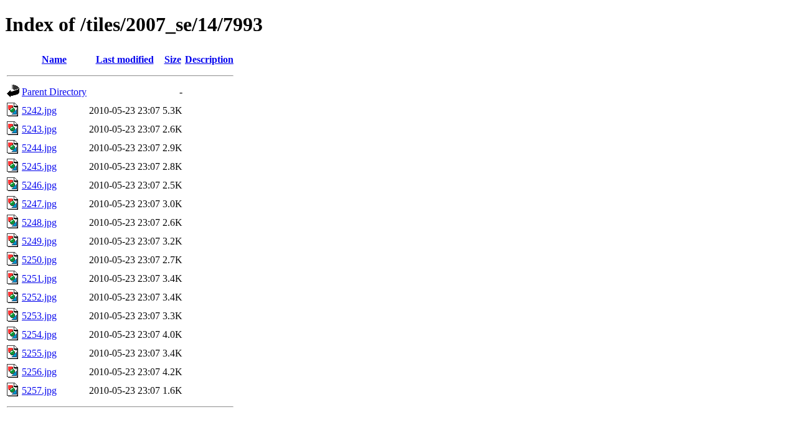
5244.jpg (39, 147)
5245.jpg (39, 166)
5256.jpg (39, 371)
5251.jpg (39, 278)
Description (209, 59)
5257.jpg (39, 390)
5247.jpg (39, 203)
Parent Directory (54, 91)
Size (172, 59)
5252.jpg (39, 297)
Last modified (125, 59)
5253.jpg (39, 315)
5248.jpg (39, 222)
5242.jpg (39, 110)
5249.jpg (39, 241)
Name (54, 59)
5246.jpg (39, 185)
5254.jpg (39, 334)
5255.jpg (39, 353)
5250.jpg (39, 259)
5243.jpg (39, 129)
